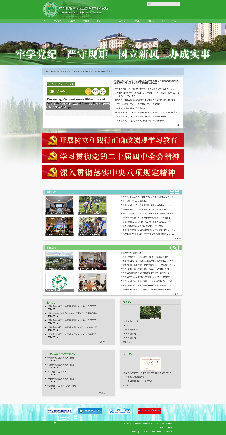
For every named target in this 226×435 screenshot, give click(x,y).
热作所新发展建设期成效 (131, 252)
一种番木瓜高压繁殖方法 (134, 376)
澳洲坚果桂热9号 (151, 317)
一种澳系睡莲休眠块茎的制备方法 (138, 381)
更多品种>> (128, 342)
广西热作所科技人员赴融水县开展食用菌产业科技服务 (143, 209)
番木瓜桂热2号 (130, 337)
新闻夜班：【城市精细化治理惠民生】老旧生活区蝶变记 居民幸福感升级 (145, 100)
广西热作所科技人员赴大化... (57, 234)
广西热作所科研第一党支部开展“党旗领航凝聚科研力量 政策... (146, 289)
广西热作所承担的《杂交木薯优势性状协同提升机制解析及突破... (148, 230)
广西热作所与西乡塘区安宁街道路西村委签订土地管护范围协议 (141, 116)
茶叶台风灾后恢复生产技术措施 (60, 378)
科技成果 (85, 21)
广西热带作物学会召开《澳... (57, 213)
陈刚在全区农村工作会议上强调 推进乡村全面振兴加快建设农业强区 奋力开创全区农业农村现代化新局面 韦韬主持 (146, 82)
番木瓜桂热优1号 (131, 329)
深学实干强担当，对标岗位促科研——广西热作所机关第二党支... (148, 285)
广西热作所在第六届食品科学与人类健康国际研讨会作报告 (139, 120)
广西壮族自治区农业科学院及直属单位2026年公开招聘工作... (72, 306)
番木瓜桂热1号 (130, 333)
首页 (45, 21)
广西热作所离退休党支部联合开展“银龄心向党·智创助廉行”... (146, 277)
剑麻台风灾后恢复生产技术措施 (60, 364)
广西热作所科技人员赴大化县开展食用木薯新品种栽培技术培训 (147, 205)
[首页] (91, 9)
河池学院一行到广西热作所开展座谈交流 (132, 108)
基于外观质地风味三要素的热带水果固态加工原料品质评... (148, 372)
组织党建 (107, 21)
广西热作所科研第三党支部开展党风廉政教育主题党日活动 (145, 273)
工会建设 (122, 21)
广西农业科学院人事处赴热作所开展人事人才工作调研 (137, 104)
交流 (98, 21)
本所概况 (57, 21)
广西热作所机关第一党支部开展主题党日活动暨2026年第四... (146, 269)
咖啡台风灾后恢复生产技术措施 (60, 357)
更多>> (178, 125)
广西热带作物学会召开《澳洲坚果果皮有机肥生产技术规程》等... (148, 197)
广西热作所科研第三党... (88, 268)
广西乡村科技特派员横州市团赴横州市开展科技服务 (142, 225)
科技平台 (150, 21)
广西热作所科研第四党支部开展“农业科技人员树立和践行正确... (147, 281)
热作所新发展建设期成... (55, 268)
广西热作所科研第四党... (88, 290)
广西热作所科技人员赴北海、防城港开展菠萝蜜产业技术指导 (146, 221)
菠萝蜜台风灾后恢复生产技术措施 (61, 385)
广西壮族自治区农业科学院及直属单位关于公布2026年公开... (72, 327)
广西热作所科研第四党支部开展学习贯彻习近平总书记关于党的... (148, 265)
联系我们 (173, 21)
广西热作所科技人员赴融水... (90, 234)
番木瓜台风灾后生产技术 (57, 371)
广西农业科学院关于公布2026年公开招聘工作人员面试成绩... (72, 313)
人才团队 (136, 21)
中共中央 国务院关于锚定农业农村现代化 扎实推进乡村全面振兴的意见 (144, 89)
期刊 (163, 21)
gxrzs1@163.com (145, 431)
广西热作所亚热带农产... (55, 290)
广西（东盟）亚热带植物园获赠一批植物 (138, 201)
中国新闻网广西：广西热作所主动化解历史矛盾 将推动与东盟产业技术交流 (146, 112)
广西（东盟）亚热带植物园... (90, 213)
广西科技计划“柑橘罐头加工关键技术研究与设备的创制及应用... (147, 234)
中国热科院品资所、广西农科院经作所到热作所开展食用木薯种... (148, 213)
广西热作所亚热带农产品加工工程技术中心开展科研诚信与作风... (148, 260)
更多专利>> (128, 385)
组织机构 (71, 21)
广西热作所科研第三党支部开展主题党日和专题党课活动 (67, 71)
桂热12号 (128, 325)
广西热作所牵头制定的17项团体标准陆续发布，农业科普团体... (147, 217)
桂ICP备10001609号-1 (162, 431)
